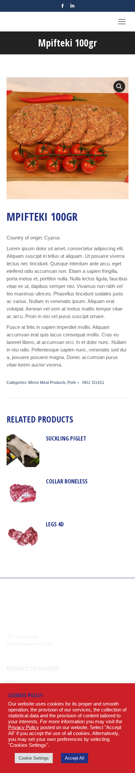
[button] (119, 86)
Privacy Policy (23, 727)
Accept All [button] (74, 758)
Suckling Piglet (66, 438)
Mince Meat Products (47, 382)
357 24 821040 (22, 636)
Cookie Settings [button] (34, 758)
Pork (72, 382)
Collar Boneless (66, 481)
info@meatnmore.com (30, 644)
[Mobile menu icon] (121, 21)
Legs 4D (55, 524)
